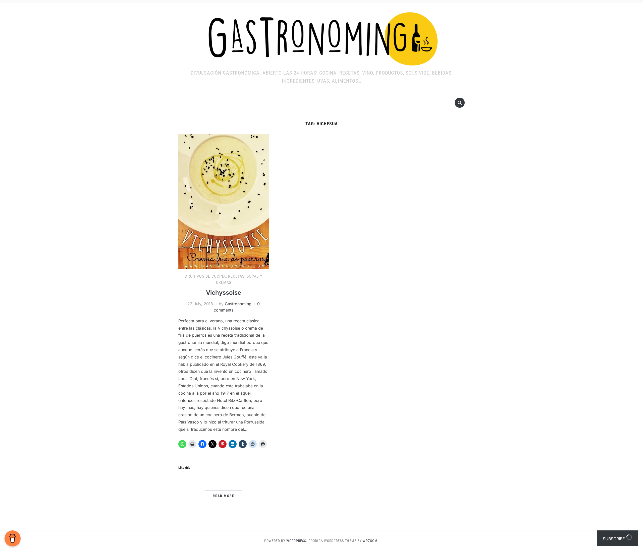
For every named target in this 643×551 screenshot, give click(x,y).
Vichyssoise (223, 292)
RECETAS (236, 276)
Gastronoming (238, 303)
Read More (223, 496)
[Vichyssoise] (223, 201)
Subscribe (614, 538)
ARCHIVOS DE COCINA (205, 276)
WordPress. (296, 541)
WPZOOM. (371, 541)
